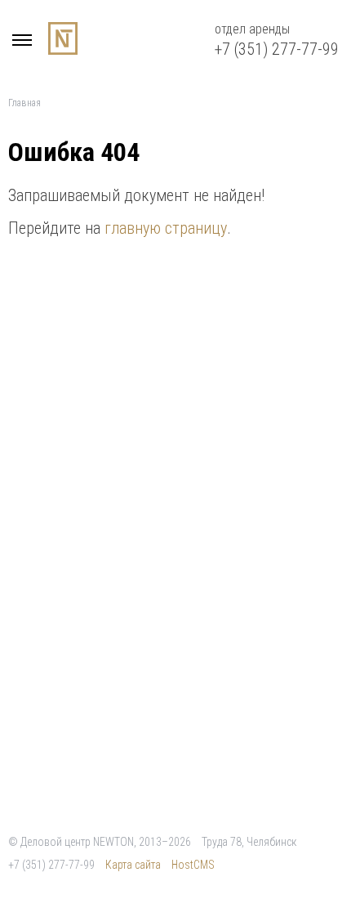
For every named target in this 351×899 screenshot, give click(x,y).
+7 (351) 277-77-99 (277, 49)
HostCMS (193, 864)
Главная (24, 103)
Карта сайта (133, 864)
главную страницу (165, 228)
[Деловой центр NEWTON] (24, 42)
